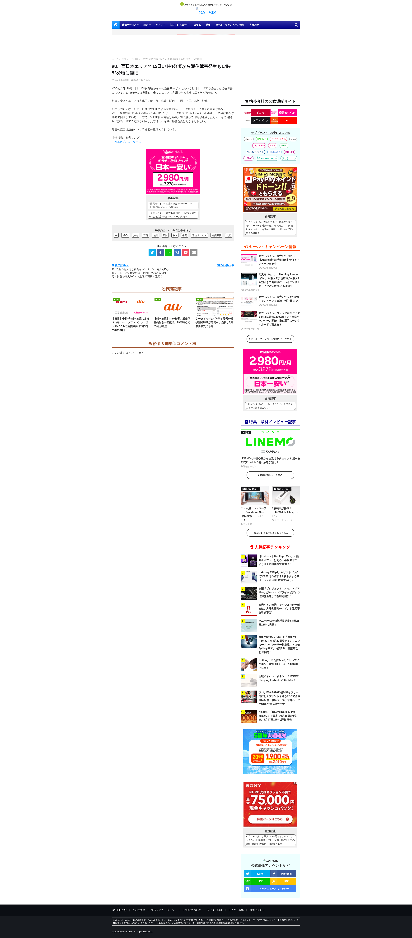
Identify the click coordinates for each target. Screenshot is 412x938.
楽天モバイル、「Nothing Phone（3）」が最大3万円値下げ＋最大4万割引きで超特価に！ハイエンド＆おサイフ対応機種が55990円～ (279, 280)
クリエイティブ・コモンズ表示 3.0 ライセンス (262, 920)
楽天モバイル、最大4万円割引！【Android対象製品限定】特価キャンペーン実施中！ (172, 215)
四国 (165, 235)
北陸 (122, 59)
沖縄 (135, 235)
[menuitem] (116, 25)
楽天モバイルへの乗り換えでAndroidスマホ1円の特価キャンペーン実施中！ (172, 205)
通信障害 (216, 235)
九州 (155, 235)
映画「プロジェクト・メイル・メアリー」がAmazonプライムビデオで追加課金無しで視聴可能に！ (279, 592)
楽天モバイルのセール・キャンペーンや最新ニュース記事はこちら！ (269, 406)
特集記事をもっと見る (271, 475)
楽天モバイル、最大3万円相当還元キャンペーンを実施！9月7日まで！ (279, 298)
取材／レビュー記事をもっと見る (271, 532)
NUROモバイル (255, 152)
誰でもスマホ (289, 158)
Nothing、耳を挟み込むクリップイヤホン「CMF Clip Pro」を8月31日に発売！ (279, 664)
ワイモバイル (278, 139)
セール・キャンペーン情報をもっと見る (271, 339)
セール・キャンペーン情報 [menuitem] (229, 24)
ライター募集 (236, 910)
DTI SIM (289, 152)
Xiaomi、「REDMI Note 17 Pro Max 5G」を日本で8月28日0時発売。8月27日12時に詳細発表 (278, 716)
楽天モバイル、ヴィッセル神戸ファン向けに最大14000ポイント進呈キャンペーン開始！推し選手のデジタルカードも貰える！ (279, 319)
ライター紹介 (214, 910)
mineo (284, 145)
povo (293, 139)
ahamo (248, 139)
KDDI (125, 235)
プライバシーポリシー (164, 910)
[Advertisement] (173, 47)
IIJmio (273, 145)
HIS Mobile (274, 152)
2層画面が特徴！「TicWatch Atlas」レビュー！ (285, 512)
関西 (145, 235)
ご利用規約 (138, 910)
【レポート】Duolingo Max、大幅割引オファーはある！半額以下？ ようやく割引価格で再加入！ (279, 560)
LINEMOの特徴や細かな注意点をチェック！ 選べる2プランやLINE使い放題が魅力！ (270, 460)
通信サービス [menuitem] (129, 24)
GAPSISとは (119, 910)
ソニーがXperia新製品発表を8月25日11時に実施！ (279, 622)
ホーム (115, 59)
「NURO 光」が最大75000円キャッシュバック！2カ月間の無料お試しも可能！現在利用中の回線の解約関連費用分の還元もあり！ (270, 840)
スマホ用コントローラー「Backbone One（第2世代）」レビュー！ (253, 514)
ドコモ (260, 112)
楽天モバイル (287, 112)
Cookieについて (192, 910)
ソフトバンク (260, 120)
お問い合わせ (257, 910)
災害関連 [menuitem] (254, 24)
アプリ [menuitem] (159, 24)
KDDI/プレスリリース (128, 141)
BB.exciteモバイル (267, 158)
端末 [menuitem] (146, 24)
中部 (184, 235)
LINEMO (261, 139)
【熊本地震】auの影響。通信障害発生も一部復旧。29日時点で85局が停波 (172, 322)
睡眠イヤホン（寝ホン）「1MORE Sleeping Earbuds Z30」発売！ (279, 678)
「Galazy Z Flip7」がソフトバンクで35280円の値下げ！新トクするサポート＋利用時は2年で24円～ (279, 576)
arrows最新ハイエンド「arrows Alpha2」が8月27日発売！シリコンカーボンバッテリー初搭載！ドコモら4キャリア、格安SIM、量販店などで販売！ (279, 644)
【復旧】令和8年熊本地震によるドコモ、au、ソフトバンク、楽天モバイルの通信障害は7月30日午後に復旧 (131, 324)
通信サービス (199, 235)
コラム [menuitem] (197, 24)
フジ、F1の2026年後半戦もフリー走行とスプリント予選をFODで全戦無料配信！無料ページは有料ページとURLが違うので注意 (279, 698)
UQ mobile (259, 145)
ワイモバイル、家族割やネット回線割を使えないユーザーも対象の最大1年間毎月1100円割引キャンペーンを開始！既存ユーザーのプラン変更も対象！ (269, 227)
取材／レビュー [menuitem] (178, 24)
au (116, 235)
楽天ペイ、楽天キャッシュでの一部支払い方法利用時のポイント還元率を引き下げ (279, 608)
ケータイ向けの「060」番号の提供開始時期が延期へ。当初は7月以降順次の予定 (214, 322)
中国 (175, 235)
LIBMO (248, 158)
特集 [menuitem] (208, 24)
